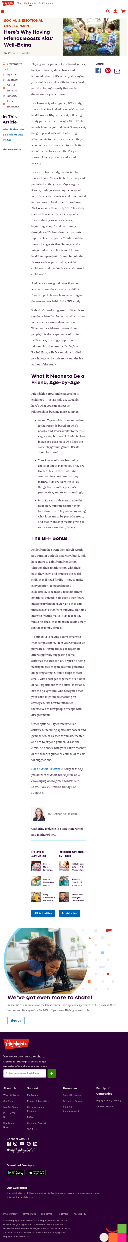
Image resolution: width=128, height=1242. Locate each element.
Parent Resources (72, 1095)
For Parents (30, 3)
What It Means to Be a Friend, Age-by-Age (13, 135)
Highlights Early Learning (109, 1100)
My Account (33, 1095)
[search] (108, 11)
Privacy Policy (10, 1213)
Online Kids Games (72, 1101)
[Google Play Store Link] (15, 1173)
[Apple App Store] (37, 1173)
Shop (19, 3)
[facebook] (9, 1144)
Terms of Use (29, 1213)
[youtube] (22, 1144)
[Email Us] (117, 71)
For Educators (45, 3)
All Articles (69, 913)
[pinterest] (29, 1144)
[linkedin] (35, 1144)
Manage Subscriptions (38, 1101)
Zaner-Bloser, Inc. (105, 1106)
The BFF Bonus (12, 149)
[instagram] (15, 1144)
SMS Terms (32, 1129)
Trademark (62, 1213)
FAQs (30, 1117)
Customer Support (36, 1123)
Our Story (8, 1101)
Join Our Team (10, 1107)
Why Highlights (11, 1095)
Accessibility (80, 1213)
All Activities (43, 913)
